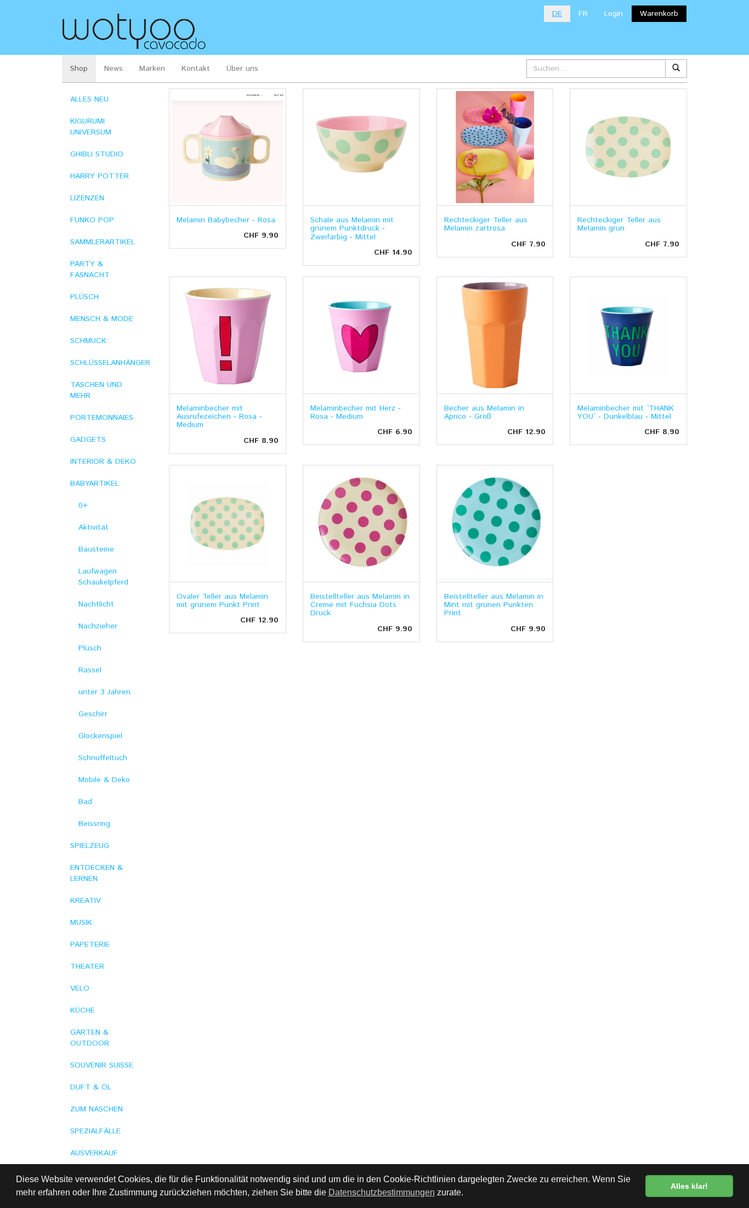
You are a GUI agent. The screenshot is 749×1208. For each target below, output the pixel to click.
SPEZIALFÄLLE (95, 1131)
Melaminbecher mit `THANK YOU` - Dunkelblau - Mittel (625, 412)
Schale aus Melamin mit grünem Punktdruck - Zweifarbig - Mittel (352, 229)
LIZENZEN (87, 198)
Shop (79, 68)
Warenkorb (659, 13)
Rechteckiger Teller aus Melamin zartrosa (485, 224)
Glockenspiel (100, 736)
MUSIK (81, 922)
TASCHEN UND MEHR (96, 390)
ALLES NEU (89, 99)
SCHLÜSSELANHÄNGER (110, 362)
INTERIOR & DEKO (103, 461)
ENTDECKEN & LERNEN (96, 873)
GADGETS (88, 439)
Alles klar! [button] (689, 1186)
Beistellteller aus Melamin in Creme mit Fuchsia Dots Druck (360, 605)
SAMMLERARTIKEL (102, 242)
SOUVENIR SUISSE (101, 1065)
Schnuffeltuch (102, 757)
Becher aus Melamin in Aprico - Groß (484, 412)
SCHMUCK (88, 340)
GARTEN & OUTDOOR (89, 1038)
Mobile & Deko (104, 779)
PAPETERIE (90, 944)
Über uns (242, 68)
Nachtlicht (96, 604)
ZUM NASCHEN (96, 1109)
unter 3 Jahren (104, 692)
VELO (79, 988)
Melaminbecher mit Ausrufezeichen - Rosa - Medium (219, 417)
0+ (83, 505)
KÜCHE (82, 1010)
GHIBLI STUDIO (96, 154)
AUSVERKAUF (94, 1153)
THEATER (87, 966)
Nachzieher (97, 626)
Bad (85, 801)
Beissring (94, 823)
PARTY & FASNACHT (90, 269)
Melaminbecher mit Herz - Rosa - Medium (355, 412)
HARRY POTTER (99, 176)
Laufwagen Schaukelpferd (103, 577)
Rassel (89, 670)
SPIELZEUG (89, 845)
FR (583, 13)
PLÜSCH (84, 296)
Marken (152, 68)
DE (557, 13)
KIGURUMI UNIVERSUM (90, 127)
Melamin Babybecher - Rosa (226, 220)
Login (613, 13)
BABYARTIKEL (94, 483)
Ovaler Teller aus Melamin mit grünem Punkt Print (222, 600)
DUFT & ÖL (90, 1087)
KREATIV (85, 900)
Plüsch (89, 648)
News (113, 68)
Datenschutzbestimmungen (381, 1192)
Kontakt (195, 68)
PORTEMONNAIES (101, 417)
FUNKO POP (92, 220)
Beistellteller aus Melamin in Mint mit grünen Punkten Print (493, 605)
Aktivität (93, 527)
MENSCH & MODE (101, 318)
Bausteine (96, 549)
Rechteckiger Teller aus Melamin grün (619, 224)
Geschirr (92, 714)
